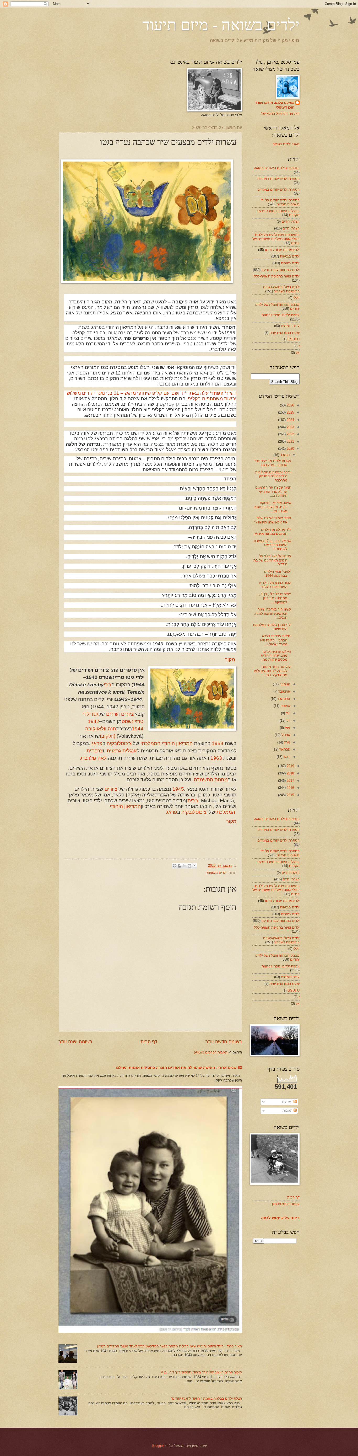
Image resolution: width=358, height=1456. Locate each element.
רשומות (288, 1102)
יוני (287, 720)
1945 (178, 789)
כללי (296, 298)
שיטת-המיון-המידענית (284, 333)
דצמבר (284, 455)
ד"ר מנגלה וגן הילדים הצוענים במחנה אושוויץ (272, 532)
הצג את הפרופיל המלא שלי (280, 114)
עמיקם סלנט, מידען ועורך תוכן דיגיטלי (274, 105)
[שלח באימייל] (194, 865)
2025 (290, 412)
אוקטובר (283, 691)
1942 (93, 721)
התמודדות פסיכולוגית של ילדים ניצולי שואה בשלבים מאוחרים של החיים (276, 239)
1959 (217, 743)
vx (298, 353)
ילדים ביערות (290, 263)
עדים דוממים (290, 326)
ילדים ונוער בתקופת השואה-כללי (276, 276)
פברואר (284, 749)
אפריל (285, 735)
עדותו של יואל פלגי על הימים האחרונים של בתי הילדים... (272, 560)
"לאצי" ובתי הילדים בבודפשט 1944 (277, 573)
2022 (290, 434)
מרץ (286, 742)
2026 (290, 405)
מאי (287, 728)
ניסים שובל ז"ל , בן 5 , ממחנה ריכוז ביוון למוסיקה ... (275, 598)
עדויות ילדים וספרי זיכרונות (281, 315)
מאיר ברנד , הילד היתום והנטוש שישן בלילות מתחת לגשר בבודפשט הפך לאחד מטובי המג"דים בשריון (169, 1346)
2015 (290, 795)
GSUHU (294, 339)
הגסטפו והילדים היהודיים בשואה (277, 168)
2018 (290, 773)
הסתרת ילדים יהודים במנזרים (278, 179)
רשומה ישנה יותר (75, 1041)
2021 (290, 441)
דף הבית (148, 1041)
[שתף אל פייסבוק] (179, 865)
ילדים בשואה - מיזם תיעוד (221, 24)
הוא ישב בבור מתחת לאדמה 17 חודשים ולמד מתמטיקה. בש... (272, 671)
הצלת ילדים (291, 228)
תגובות (288, 1110)
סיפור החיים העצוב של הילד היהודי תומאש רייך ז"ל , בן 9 (201, 1372)
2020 (290, 449)
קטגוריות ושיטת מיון (286, 1204)
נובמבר (284, 684)
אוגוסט (284, 706)
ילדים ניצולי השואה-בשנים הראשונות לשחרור (281, 289)
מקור (230, 659)
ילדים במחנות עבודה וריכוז (281, 270)
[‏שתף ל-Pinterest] (174, 865)
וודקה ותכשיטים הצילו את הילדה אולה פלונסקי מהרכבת (273, 476)
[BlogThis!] (189, 865)
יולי (287, 713)
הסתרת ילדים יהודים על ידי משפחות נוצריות (280, 202)
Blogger (158, 1446)
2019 (290, 766)
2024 (290, 420)
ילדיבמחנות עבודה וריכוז (282, 250)
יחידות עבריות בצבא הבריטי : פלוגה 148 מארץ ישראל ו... (275, 640)
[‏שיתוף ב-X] (184, 865)
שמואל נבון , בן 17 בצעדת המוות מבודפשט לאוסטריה (272, 545)
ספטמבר (283, 699)
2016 (290, 788)
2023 (290, 427)
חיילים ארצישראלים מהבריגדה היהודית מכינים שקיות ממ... (275, 656)
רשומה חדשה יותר (223, 1041)
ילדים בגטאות (216, 873)
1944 (137, 728)
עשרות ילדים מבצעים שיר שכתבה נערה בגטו (272, 463)
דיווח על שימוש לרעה (280, 1218)
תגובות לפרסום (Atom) (210, 1052)
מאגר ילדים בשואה (286, 144)
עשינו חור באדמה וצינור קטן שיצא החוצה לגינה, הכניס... (272, 613)
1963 (216, 758)
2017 (290, 781)
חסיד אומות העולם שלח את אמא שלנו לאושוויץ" (272, 520)
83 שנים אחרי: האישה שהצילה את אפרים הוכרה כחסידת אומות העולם (179, 1067)
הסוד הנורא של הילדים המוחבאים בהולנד (275, 585)
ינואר (286, 757)
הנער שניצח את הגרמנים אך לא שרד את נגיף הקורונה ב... (273, 491)
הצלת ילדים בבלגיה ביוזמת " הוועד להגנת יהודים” (206, 1398)
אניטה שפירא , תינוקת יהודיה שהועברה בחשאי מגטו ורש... (272, 507)
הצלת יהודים (291, 221)
